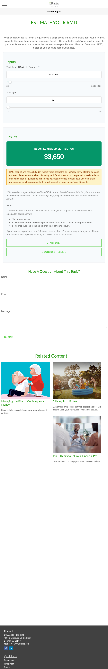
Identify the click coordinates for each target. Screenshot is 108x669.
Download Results (54, 251)
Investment (9, 663)
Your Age (11, 92)
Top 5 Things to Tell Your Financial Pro (75, 456)
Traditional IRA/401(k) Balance (21, 67)
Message (5, 311)
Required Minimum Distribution (54, 148)
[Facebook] (6, 648)
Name (4, 276)
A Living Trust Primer (65, 401)
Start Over (54, 242)
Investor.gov (54, 11)
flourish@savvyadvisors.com (16, 643)
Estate (7, 667)
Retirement (9, 660)
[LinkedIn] (11, 648)
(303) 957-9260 (17, 634)
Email (4, 294)
